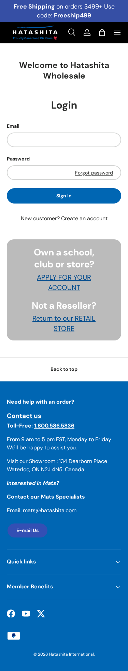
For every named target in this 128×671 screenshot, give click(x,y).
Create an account (84, 218)
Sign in (64, 196)
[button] (102, 32)
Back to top (64, 369)
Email (13, 126)
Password (18, 159)
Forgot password (94, 173)
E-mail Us (27, 530)
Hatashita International (71, 654)
